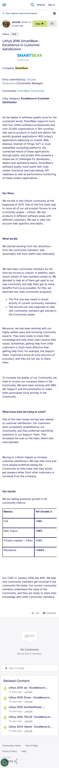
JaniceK (16, 22)
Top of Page (31, 745)
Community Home (11, 745)
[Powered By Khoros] (29, 760)
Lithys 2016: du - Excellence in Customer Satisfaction (27, 687)
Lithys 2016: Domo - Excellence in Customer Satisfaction (29, 697)
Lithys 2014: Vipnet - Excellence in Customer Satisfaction (29, 726)
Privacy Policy (9, 751)
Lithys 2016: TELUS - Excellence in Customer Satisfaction (29, 717)
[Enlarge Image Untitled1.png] (29, 55)
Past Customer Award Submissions (21, 13)
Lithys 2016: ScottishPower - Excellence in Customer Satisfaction (30, 707)
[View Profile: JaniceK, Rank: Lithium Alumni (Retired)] (6, 24)
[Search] (32, 5)
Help (24, 751)
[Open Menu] (54, 13)
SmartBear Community (31, 90)
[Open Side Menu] (4, 4)
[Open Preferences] (4, 762)
